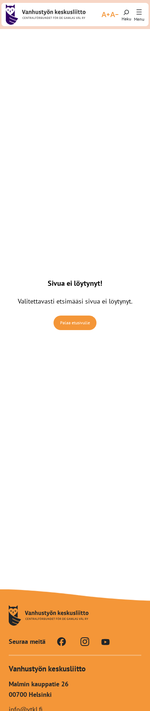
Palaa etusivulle (75, 322)
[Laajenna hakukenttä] (126, 14)
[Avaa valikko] (139, 12)
